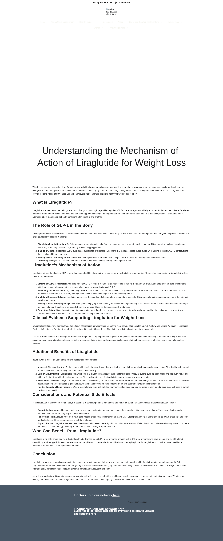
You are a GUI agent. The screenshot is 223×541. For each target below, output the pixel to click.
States (97, 28)
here (116, 495)
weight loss (173, 22)
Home (42, 22)
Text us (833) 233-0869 (137, 502)
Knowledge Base (117, 28)
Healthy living (85, 22)
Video (120, 22)
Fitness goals (107, 22)
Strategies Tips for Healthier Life (144, 22)
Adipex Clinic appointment (62, 22)
